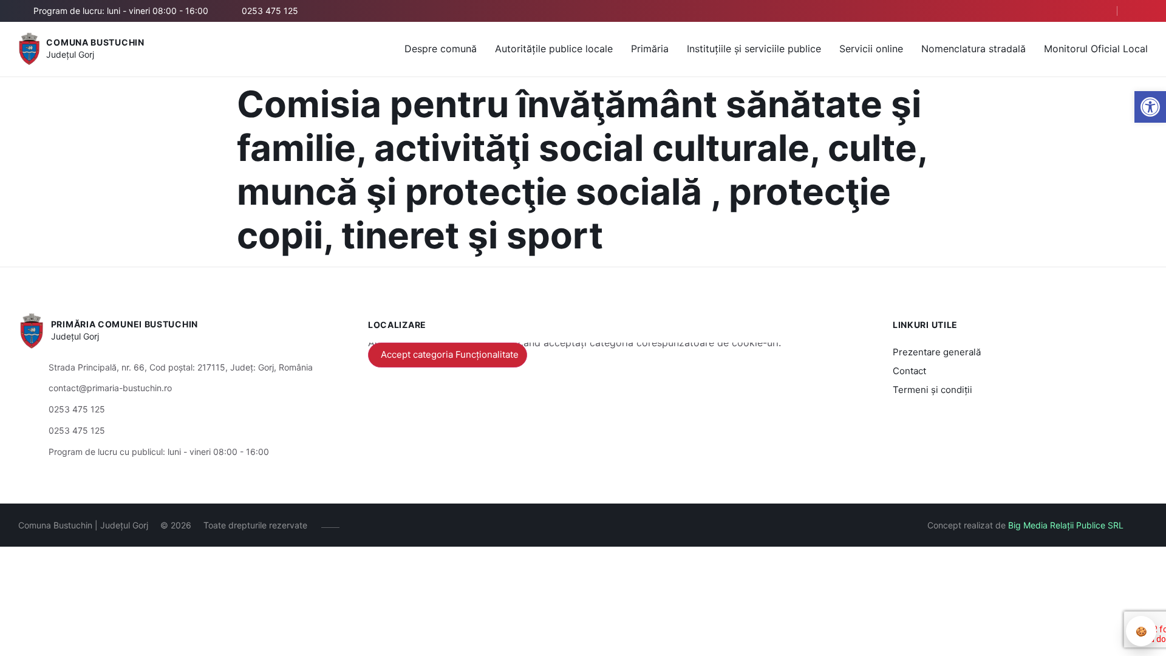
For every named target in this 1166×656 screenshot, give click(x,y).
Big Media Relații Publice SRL (1065, 525)
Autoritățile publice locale (554, 49)
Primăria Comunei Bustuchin (124, 324)
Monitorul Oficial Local (1096, 49)
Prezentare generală (937, 352)
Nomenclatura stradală (973, 49)
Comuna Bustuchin (95, 42)
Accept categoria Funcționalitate (450, 354)
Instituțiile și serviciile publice (754, 49)
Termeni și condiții (932, 389)
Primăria (650, 49)
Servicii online (871, 49)
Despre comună (440, 49)
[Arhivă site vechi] (1140, 11)
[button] (1150, 107)
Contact (909, 371)
